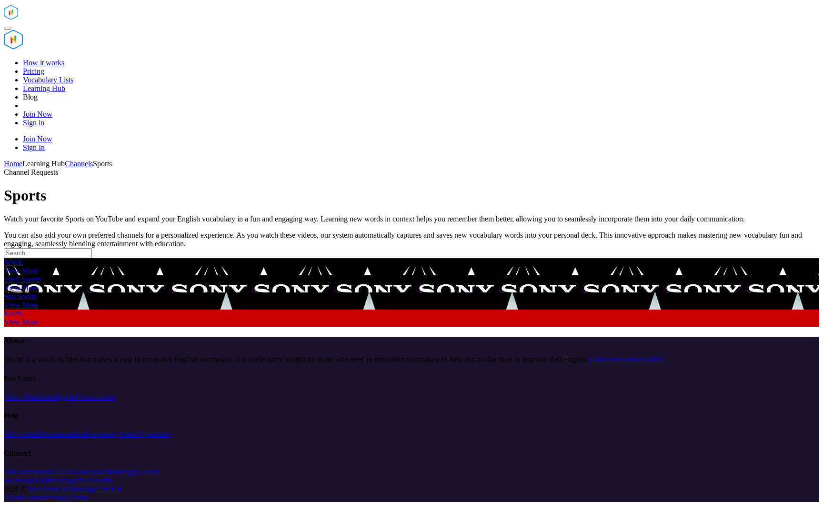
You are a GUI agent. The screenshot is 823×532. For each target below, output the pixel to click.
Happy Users (139, 472)
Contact (34, 497)
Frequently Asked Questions (127, 434)
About (13, 497)
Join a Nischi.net (29, 397)
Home (13, 164)
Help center (21, 434)
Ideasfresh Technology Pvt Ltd (75, 489)
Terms (78, 497)
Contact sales (95, 397)
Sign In (65, 397)
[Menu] (7, 28)
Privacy (57, 497)
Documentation (62, 434)
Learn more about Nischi (626, 359)
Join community (28, 472)
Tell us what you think (85, 472)
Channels (79, 164)
